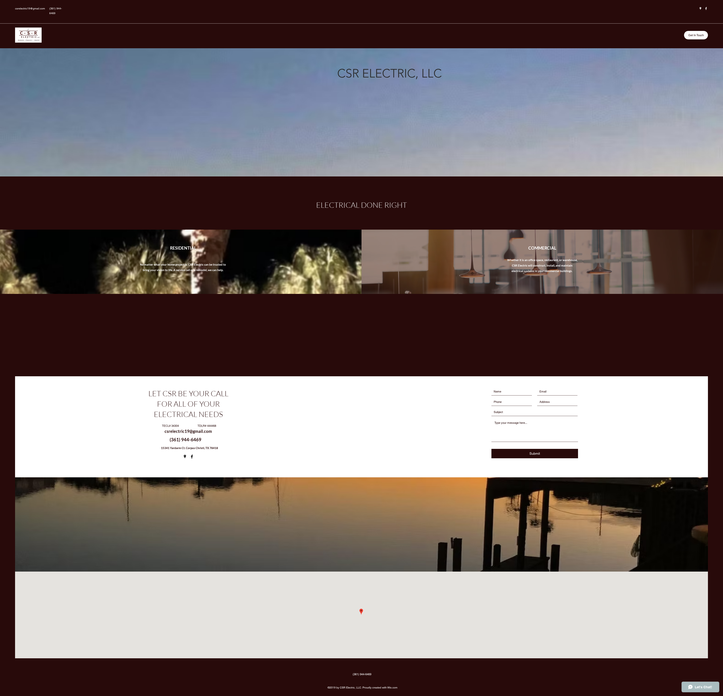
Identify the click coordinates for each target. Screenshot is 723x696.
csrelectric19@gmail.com (30, 8)
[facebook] (706, 8)
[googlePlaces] (700, 8)
